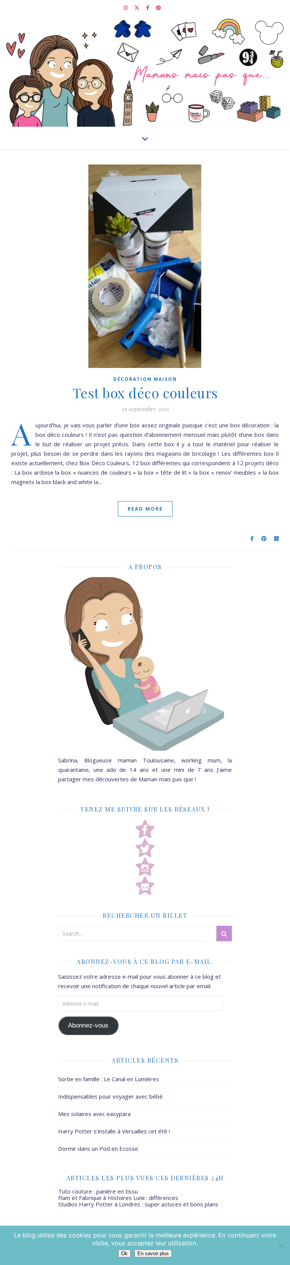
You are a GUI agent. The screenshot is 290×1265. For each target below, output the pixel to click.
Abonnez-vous (88, 1025)
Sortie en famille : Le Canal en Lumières (108, 1079)
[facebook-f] (148, 7)
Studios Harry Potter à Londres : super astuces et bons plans (138, 1204)
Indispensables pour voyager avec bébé (110, 1096)
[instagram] (126, 7)
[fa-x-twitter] (137, 7)
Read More (145, 508)
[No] (280, 1245)
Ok (124, 1253)
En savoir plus (153, 1253)
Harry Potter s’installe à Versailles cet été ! (114, 1131)
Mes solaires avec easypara (94, 1114)
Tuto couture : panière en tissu (98, 1191)
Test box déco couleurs (145, 392)
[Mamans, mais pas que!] (145, 71)
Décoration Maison (145, 379)
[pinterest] (158, 7)
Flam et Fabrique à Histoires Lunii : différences (118, 1197)
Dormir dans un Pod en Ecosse (98, 1148)
